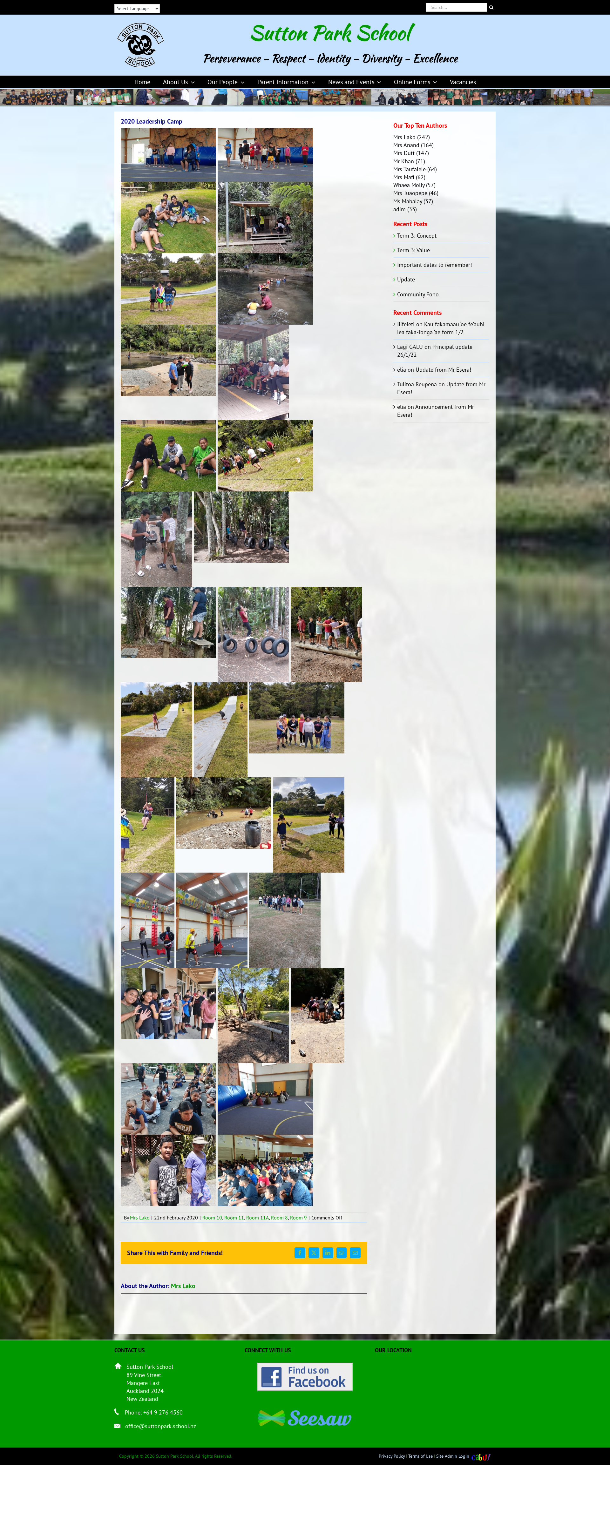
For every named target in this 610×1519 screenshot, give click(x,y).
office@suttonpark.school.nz (160, 1426)
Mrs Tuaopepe (410, 193)
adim (399, 209)
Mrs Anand (406, 145)
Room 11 (234, 1217)
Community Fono (418, 294)
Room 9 (298, 1217)
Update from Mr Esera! (443, 369)
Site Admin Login (452, 1456)
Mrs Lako (140, 1217)
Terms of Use (420, 1456)
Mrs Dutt (404, 153)
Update (406, 279)
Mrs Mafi (403, 177)
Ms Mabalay (407, 201)
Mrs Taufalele (409, 169)
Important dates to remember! (434, 264)
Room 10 (212, 1217)
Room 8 (279, 1217)
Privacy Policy (392, 1456)
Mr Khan (403, 161)
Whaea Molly (408, 185)
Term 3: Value (413, 250)
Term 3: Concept (417, 235)
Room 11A (257, 1217)
